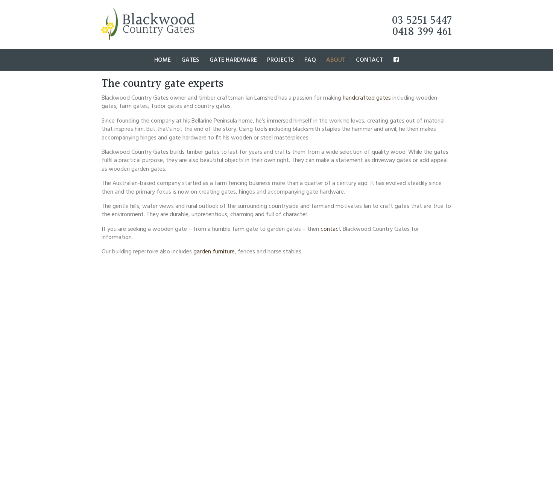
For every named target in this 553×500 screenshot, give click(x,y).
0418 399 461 (422, 32)
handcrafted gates (367, 98)
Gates (190, 60)
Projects (280, 60)
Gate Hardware (233, 60)
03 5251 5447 (422, 21)
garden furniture (214, 252)
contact (331, 229)
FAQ (310, 60)
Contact (369, 60)
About (335, 60)
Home (162, 60)
